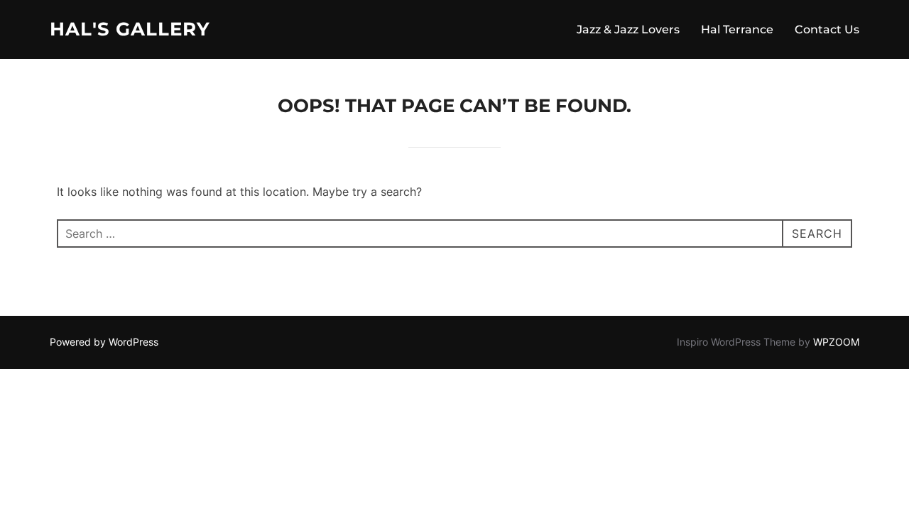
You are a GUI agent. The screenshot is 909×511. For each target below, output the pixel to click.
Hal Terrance (737, 29)
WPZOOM (836, 342)
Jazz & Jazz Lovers (628, 29)
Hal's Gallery (130, 29)
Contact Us (827, 29)
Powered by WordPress (104, 342)
